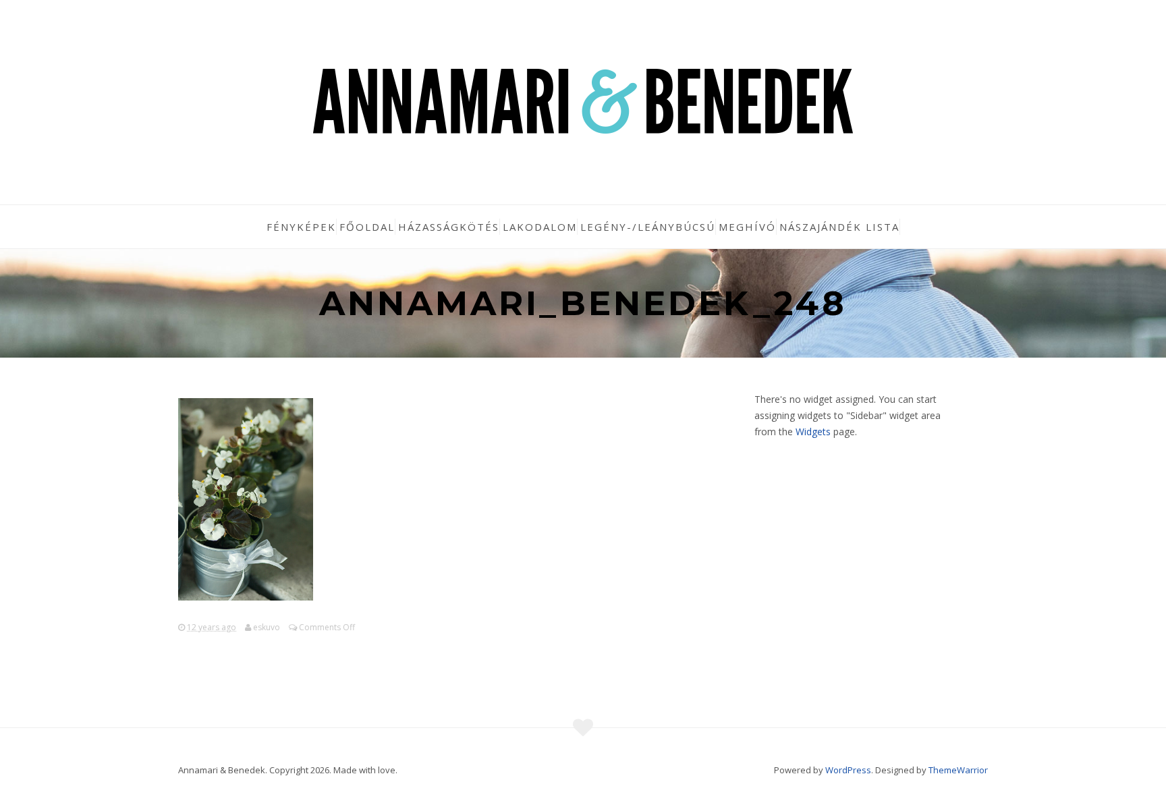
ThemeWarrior (958, 770)
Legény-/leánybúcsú (647, 226)
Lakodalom (540, 226)
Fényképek (301, 226)
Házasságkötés (448, 226)
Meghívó (747, 226)
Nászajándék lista (839, 226)
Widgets (813, 431)
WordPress (848, 770)
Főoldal (367, 226)
